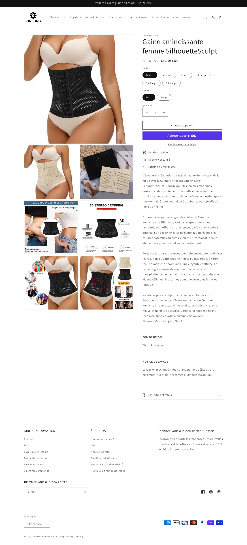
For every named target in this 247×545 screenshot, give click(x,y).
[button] (57, 17)
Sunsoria (35, 536)
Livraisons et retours (36, 451)
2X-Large (151, 83)
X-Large (202, 75)
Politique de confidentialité (107, 464)
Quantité (147, 105)
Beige (164, 97)
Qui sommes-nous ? (102, 439)
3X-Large (171, 83)
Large (184, 75)
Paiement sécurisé (34, 464)
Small (149, 75)
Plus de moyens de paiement (182, 144)
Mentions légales (101, 451)
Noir (149, 97)
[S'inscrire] (85, 491)
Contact (28, 439)
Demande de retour (35, 458)
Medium (167, 75)
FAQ (26, 445)
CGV (93, 445)
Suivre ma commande (36, 471)
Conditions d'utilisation (104, 458)
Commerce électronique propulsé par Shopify (62, 536)
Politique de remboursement (108, 471)
